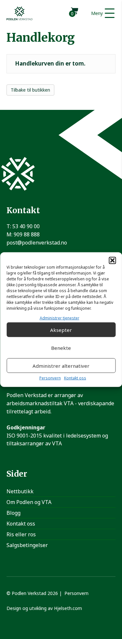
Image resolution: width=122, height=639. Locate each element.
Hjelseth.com (68, 608)
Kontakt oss (75, 378)
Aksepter (61, 330)
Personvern (50, 378)
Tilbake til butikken (30, 90)
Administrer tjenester (59, 318)
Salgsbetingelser (27, 545)
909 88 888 (27, 234)
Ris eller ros (21, 534)
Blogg (13, 512)
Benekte (61, 348)
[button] (112, 260)
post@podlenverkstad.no (37, 242)
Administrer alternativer (61, 366)
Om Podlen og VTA (29, 502)
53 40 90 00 (26, 226)
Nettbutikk (20, 491)
